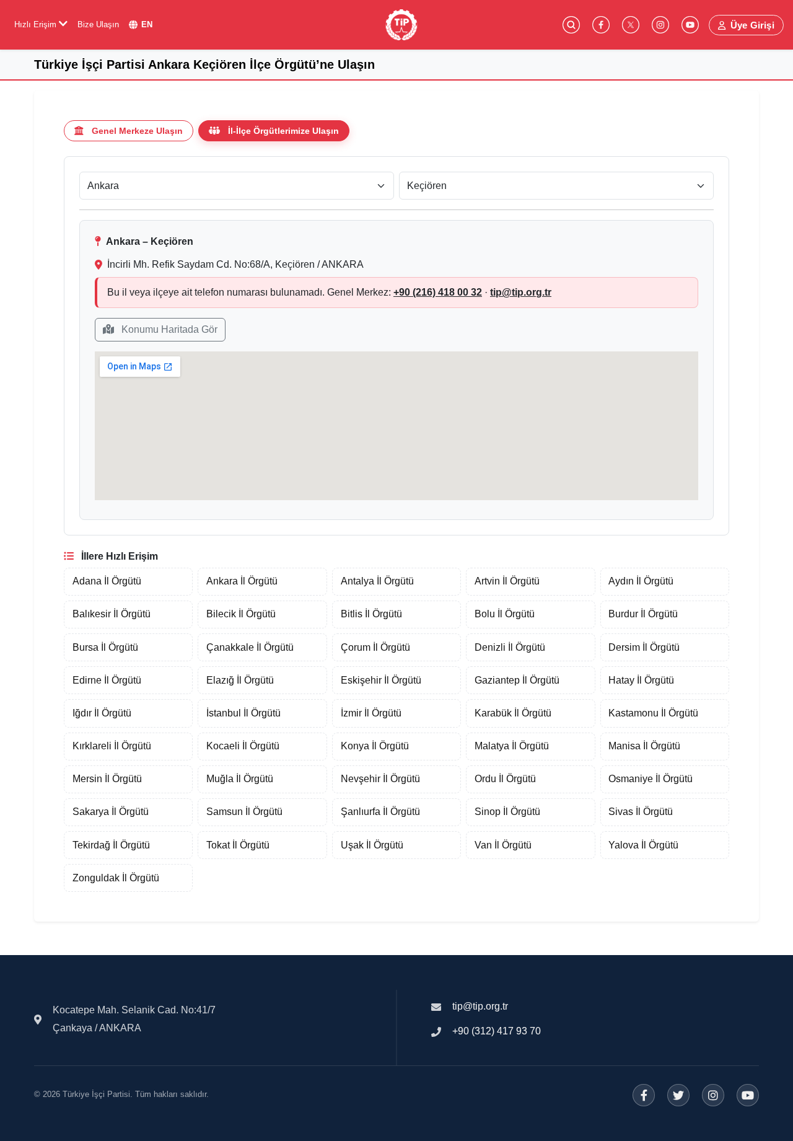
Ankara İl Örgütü (242, 581)
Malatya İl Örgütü (512, 746)
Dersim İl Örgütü (644, 647)
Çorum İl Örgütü (375, 647)
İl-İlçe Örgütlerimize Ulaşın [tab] (283, 131)
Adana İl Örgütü (106, 581)
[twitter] (631, 25)
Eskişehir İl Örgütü (381, 680)
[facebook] (601, 25)
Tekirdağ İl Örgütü (111, 845)
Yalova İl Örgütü (643, 845)
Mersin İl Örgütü (107, 778)
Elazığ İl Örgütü (240, 680)
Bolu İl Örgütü (505, 614)
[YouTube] (748, 1095)
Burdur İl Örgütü (643, 614)
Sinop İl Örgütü (507, 811)
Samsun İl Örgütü (244, 811)
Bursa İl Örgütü (105, 647)
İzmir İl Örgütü (371, 713)
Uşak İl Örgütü (372, 845)
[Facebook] (644, 1095)
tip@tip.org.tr (520, 292)
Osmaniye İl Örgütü (650, 778)
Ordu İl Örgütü (505, 778)
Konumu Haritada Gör (168, 329)
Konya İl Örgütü (375, 746)
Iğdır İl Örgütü (101, 713)
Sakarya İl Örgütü (110, 811)
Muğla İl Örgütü (239, 778)
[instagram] (660, 25)
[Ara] (571, 25)
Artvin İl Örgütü (507, 581)
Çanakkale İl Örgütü (250, 647)
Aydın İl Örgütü (640, 581)
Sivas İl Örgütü (640, 811)
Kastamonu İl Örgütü (653, 713)
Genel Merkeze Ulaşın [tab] (137, 131)
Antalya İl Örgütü (377, 581)
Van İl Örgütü (503, 845)
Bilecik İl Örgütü (241, 614)
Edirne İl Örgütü (106, 680)
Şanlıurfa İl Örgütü (380, 811)
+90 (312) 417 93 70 (496, 1031)
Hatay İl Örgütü (641, 680)
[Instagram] (713, 1095)
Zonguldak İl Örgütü (115, 878)
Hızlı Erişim (36, 24)
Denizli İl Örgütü (510, 647)
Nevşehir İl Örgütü (380, 778)
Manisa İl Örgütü (644, 746)
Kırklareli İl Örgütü (111, 746)
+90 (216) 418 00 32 (437, 292)
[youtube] (690, 25)
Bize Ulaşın (98, 24)
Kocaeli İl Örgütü (242, 746)
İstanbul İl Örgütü (243, 713)
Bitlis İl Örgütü (371, 614)
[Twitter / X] (678, 1095)
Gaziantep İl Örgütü (517, 680)
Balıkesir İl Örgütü (111, 614)
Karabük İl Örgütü (513, 713)
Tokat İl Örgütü (237, 845)
